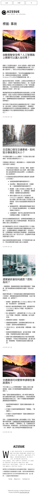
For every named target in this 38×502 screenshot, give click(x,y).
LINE (19, 3)
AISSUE (13, 12)
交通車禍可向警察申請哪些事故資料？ (19, 381)
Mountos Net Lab (24, 492)
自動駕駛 (27, 73)
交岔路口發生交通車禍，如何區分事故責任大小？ (19, 151)
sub (6, 3)
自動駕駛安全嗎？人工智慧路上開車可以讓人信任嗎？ (19, 56)
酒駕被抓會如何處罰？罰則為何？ (17, 281)
